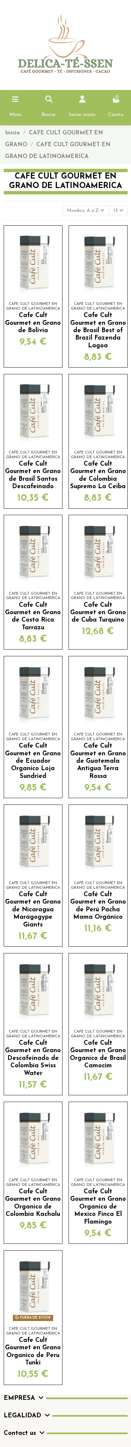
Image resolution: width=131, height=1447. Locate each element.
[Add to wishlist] (23, 299)
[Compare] (32, 299)
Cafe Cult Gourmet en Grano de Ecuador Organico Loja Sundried (33, 761)
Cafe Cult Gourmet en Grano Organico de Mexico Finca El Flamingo (98, 1207)
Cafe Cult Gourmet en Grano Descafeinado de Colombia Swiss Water (33, 1058)
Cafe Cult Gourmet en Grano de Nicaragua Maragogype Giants (33, 909)
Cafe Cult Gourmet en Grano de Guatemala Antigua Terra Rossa (98, 761)
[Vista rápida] (42, 299)
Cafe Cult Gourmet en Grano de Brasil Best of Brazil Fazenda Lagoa (98, 330)
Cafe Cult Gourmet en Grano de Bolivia (33, 323)
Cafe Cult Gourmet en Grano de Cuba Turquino (98, 613)
